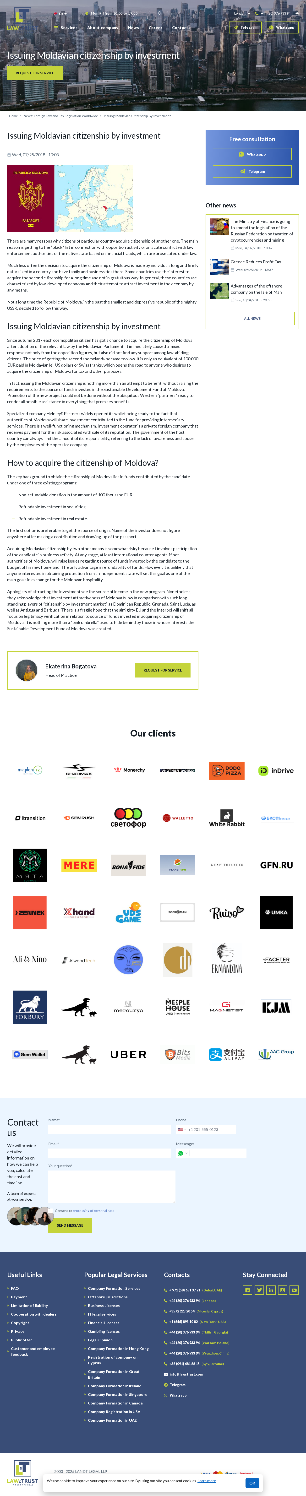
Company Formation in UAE (112, 1420)
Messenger (185, 1143)
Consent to (63, 1211)
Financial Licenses (104, 1322)
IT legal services (102, 1314)
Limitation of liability (29, 1305)
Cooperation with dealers (34, 1314)
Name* (54, 1119)
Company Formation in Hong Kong (118, 1348)
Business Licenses (104, 1305)
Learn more (206, 1480)
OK (252, 1483)
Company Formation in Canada (115, 1403)
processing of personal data (93, 1211)
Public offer (21, 1340)
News (133, 27)
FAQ (15, 1288)
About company (103, 27)
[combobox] (181, 1129)
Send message (70, 1225)
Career (156, 27)
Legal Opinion (100, 1340)
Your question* (60, 1165)
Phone (181, 1119)
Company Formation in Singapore (117, 1394)
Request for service (35, 73)
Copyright (20, 1322)
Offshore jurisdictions (108, 1297)
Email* (53, 1143)
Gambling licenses (104, 1331)
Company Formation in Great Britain (114, 1374)
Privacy (17, 1331)
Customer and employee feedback (33, 1351)
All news (252, 318)
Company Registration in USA (114, 1411)
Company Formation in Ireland (115, 1385)
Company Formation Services (114, 1288)
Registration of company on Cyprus (112, 1360)
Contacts (181, 27)
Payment (19, 1297)
